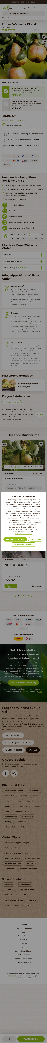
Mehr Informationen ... (23, 534)
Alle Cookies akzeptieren (15, 539)
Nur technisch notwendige (23, 544)
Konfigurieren (36, 539)
